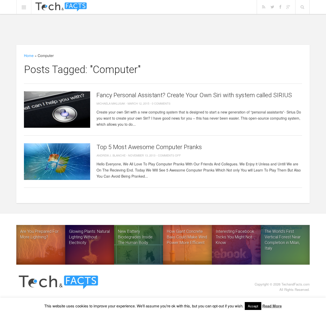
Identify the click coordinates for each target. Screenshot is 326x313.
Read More (272, 306)
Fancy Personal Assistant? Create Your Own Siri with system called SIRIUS (194, 95)
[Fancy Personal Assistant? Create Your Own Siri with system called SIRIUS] (57, 109)
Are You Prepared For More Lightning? (39, 234)
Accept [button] (253, 306)
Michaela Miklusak (111, 103)
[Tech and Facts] (61, 7)
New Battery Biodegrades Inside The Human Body (135, 237)
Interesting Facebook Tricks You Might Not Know (235, 237)
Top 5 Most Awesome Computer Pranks (149, 147)
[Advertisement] (163, 29)
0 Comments (161, 103)
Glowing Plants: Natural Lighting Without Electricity (89, 237)
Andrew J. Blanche (111, 155)
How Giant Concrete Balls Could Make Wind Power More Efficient (187, 237)
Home (29, 55)
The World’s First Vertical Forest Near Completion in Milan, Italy (283, 240)
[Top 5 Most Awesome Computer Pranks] (57, 161)
